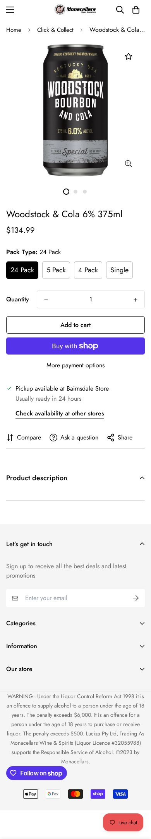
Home (13, 30)
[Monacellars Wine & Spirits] (75, 9)
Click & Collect (55, 30)
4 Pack (88, 270)
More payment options (75, 365)
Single (119, 270)
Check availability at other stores (59, 413)
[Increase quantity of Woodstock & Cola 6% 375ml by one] (135, 300)
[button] (136, 10)
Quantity (17, 299)
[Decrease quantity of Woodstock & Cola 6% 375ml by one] (46, 300)
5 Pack (56, 270)
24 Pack (22, 270)
